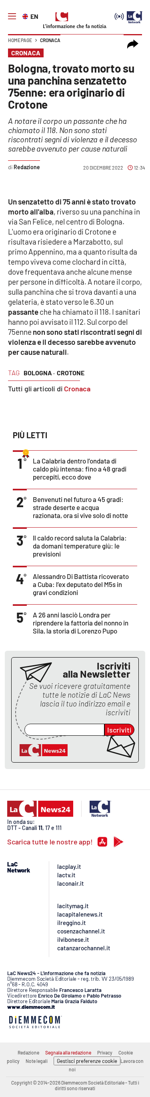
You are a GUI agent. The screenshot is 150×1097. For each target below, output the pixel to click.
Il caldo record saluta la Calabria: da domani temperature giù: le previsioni (80, 546)
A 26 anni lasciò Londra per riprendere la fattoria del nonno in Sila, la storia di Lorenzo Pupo (80, 623)
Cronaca (50, 40)
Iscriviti (119, 729)
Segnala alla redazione (68, 1052)
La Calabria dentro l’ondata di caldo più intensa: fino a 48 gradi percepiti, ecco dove (79, 469)
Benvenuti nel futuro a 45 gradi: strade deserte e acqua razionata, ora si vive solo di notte (80, 507)
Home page (20, 40)
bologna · (39, 372)
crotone (70, 372)
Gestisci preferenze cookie (87, 1061)
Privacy (104, 1052)
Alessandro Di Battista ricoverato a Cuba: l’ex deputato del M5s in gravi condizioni (81, 584)
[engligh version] (26, 15)
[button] (133, 44)
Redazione (28, 1052)
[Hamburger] (12, 16)
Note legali (37, 1061)
